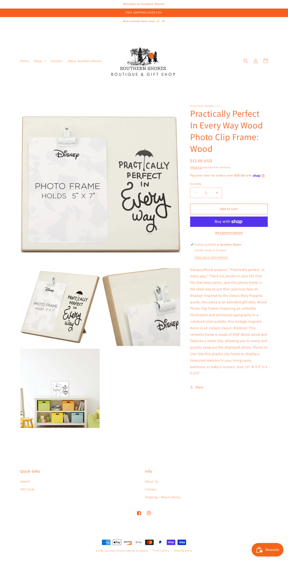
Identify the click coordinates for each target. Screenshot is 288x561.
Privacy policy (161, 550)
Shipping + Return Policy (162, 497)
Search (25, 481)
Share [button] (199, 387)
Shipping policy (183, 550)
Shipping (196, 167)
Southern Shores (115, 550)
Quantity (195, 184)
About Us (151, 481)
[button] (40, 61)
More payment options (229, 232)
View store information (211, 257)
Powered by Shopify (136, 550)
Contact (150, 489)
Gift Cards (27, 489)
